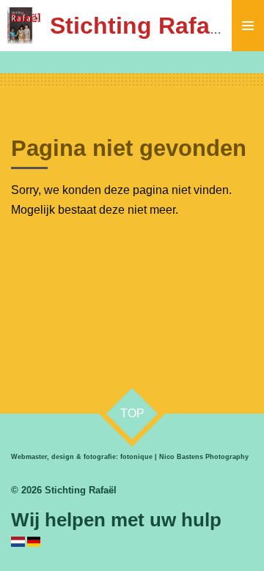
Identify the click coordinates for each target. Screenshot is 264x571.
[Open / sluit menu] (248, 25)
